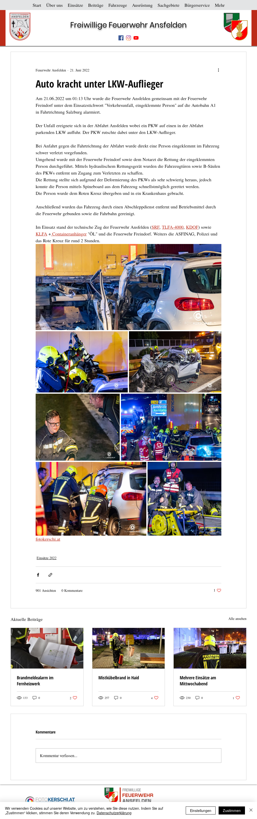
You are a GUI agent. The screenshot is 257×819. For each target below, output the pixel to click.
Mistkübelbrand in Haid (118, 678)
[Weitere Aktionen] (218, 70)
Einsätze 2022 (46, 557)
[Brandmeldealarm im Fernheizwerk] (47, 648)
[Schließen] (251, 810)
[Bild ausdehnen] (128, 287)
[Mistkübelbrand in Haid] (128, 648)
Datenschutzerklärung (114, 812)
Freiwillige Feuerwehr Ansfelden (128, 25)
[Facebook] (120, 37)
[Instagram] (128, 37)
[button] (54, 5)
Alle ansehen (237, 618)
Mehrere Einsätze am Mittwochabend (198, 681)
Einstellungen (200, 810)
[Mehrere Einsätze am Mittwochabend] (210, 648)
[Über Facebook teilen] (38, 574)
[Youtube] (136, 37)
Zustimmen (232, 810)
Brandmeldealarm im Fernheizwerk (35, 681)
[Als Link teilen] (50, 574)
